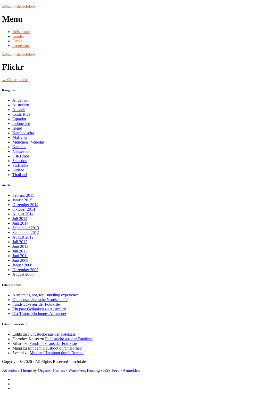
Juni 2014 (20, 223)
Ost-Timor (20, 156)
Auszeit (18, 109)
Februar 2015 (23, 195)
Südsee (18, 170)
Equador (19, 119)
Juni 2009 (20, 260)
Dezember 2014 (25, 204)
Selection (19, 161)
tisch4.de (28, 6)
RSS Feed (111, 370)
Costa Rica (21, 114)
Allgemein (20, 100)
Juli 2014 (19, 218)
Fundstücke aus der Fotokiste (36, 304)
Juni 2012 (20, 246)
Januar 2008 (22, 265)
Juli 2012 (19, 242)
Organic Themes (51, 370)
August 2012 (23, 237)
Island (17, 128)
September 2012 (25, 232)
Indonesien (21, 123)
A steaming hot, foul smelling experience (45, 295)
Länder (18, 36)
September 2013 (25, 228)
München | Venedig (28, 142)
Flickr (17, 41)
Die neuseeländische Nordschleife (40, 299)
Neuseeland (21, 151)
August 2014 (23, 214)
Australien (20, 105)
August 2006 (23, 274)
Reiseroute (21, 31)
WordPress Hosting (84, 370)
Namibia (19, 147)
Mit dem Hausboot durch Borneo (55, 348)
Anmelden (131, 370)
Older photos (15, 79)
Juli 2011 (19, 251)
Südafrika (20, 165)
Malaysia (19, 137)
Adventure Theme (17, 370)
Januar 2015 (22, 200)
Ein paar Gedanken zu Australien (39, 309)
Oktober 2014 (23, 209)
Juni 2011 (20, 256)
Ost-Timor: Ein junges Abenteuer (39, 313)
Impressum (21, 45)
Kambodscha (23, 133)
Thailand (19, 174)
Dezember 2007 (25, 269)
